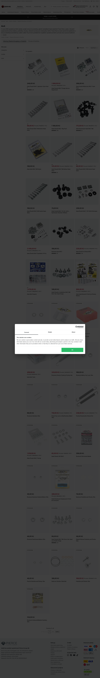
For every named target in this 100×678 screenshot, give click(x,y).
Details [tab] (50, 332)
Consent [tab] (26, 332)
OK (72, 350)
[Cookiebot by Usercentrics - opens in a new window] (76, 327)
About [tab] (73, 332)
